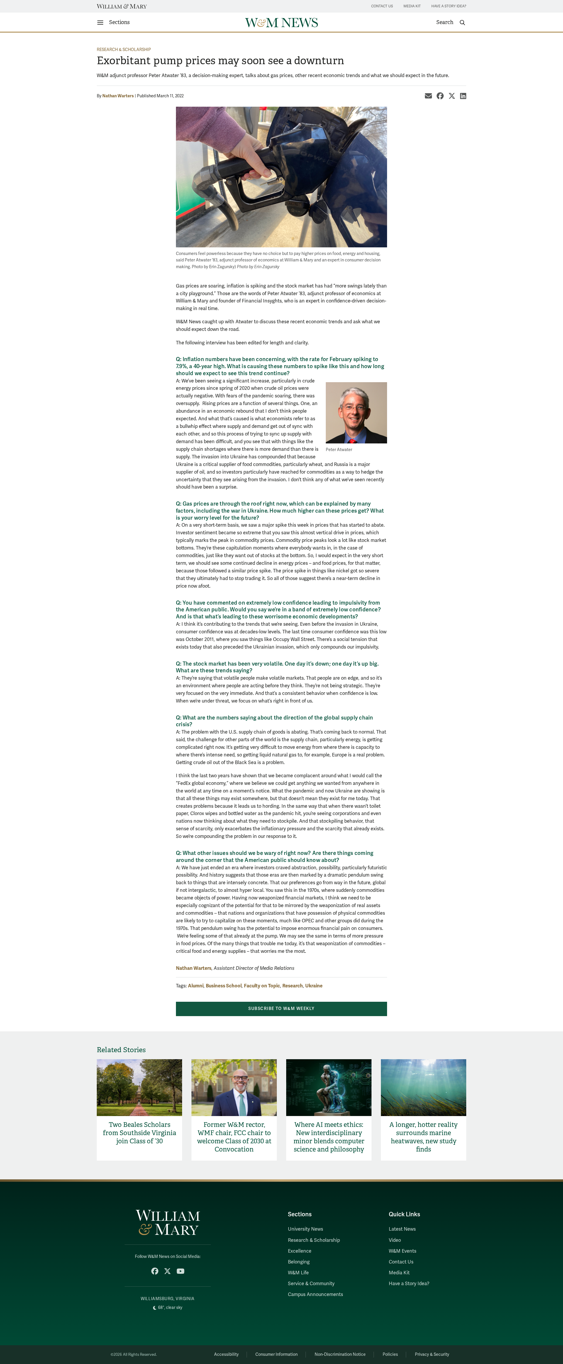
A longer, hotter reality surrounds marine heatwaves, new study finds (423, 1137)
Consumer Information (276, 1354)
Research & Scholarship (124, 49)
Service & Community (311, 1284)
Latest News (402, 1229)
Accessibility (226, 1354)
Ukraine (314, 986)
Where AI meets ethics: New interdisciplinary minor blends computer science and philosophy (329, 1137)
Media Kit (412, 6)
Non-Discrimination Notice (340, 1354)
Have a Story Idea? (448, 6)
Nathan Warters (118, 95)
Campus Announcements (315, 1294)
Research (292, 986)
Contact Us (382, 6)
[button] (451, 23)
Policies (390, 1354)
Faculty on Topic (262, 986)
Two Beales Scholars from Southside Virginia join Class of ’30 (139, 1133)
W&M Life (298, 1273)
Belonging (299, 1262)
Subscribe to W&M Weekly (281, 1008)
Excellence (299, 1251)
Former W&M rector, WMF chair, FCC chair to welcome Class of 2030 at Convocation (234, 1137)
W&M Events (402, 1251)
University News (305, 1229)
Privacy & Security (432, 1354)
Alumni (196, 986)
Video (395, 1240)
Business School (224, 986)
